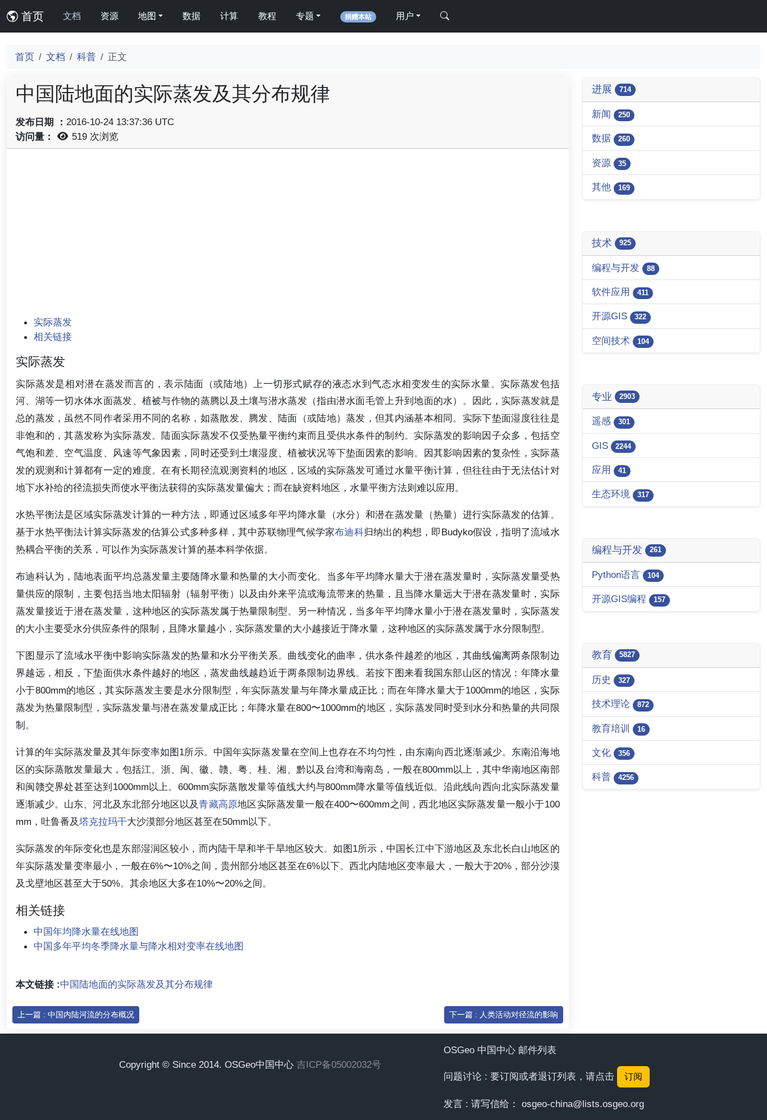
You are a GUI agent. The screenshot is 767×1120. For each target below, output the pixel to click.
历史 (611, 679)
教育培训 (618, 728)
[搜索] (445, 16)
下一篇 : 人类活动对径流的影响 (503, 1014)
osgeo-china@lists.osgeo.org (583, 1103)
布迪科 (349, 532)
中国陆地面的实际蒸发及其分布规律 (136, 984)
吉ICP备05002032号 (338, 1064)
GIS (611, 445)
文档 (72, 16)
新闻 (611, 114)
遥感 (611, 420)
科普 (86, 56)
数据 (191, 16)
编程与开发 (623, 267)
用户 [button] (405, 16)
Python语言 (625, 574)
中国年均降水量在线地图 (86, 931)
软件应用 (620, 291)
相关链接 (53, 336)
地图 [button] (147, 16)
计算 (229, 16)
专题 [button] (305, 16)
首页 (31, 16)
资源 (109, 16)
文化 (611, 752)
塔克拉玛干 (103, 821)
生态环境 (620, 493)
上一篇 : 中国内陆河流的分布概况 (75, 1014)
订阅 (633, 1076)
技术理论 (620, 703)
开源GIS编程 (628, 598)
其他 (611, 186)
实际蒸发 (53, 322)
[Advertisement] (288, 236)
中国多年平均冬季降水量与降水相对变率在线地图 (139, 946)
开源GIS (619, 316)
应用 (609, 469)
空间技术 (620, 340)
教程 (267, 16)
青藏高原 (218, 804)
